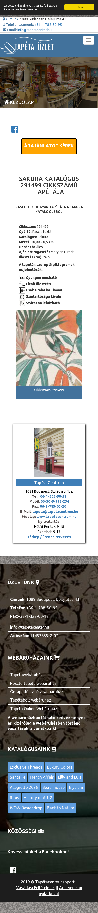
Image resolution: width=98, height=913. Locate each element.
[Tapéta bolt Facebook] (14, 871)
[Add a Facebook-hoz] (14, 131)
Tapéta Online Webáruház (33, 708)
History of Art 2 (38, 797)
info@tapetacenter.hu (34, 30)
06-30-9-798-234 (55, 501)
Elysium (76, 787)
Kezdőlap (21, 102)
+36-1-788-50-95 (48, 25)
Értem (79, 7)
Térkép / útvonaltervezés (49, 537)
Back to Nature (60, 807)
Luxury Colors (59, 767)
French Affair (42, 777)
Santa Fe (17, 777)
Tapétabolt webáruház (30, 700)
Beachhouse (53, 787)
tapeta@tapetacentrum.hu (55, 511)
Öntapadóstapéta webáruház (36, 691)
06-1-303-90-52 (53, 496)
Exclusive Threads (26, 767)
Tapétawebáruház (26, 674)
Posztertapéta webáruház (33, 683)
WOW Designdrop (26, 807)
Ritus (14, 797)
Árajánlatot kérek (49, 145)
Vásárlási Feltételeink (35, 887)
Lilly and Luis (69, 777)
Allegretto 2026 (24, 787)
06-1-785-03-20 (53, 506)
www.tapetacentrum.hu (56, 517)
